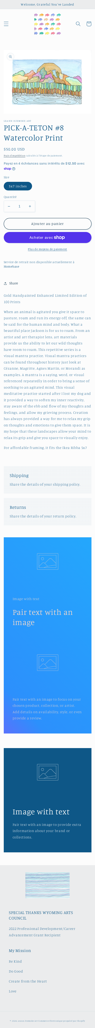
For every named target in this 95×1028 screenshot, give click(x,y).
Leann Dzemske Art (28, 1021)
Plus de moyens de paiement (47, 249)
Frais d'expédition (14, 155)
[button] (6, 24)
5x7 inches (18, 186)
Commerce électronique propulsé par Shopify (61, 1021)
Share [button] (13, 283)
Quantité (10, 197)
